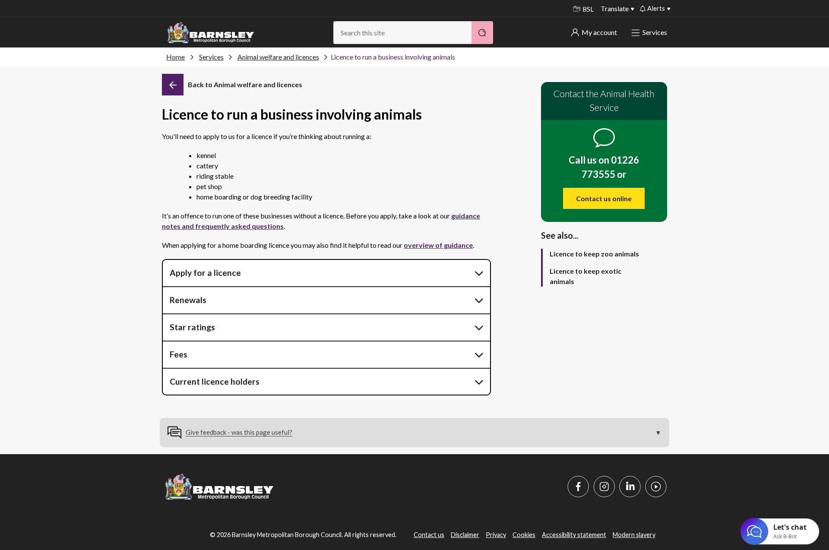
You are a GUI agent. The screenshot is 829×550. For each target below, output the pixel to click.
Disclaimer (465, 534)
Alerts (656, 8)
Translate (615, 8)
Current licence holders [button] (214, 381)
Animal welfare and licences (278, 57)
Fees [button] (178, 354)
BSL (588, 9)
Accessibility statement (574, 534)
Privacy (496, 534)
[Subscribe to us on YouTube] (656, 486)
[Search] (482, 32)
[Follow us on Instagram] (604, 486)
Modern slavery (634, 534)
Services (654, 32)
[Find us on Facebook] (578, 486)
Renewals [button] (188, 300)
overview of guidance (438, 245)
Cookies (524, 534)
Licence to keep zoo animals (594, 254)
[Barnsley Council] (211, 33)
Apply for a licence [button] (205, 273)
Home (175, 57)
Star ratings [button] (192, 327)
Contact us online (604, 198)
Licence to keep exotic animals (585, 276)
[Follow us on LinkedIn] (630, 486)
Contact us (429, 534)
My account (599, 32)
